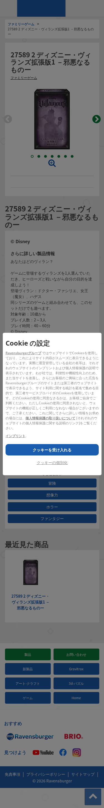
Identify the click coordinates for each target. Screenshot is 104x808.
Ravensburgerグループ (23, 353)
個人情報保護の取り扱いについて (50, 418)
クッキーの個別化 (52, 462)
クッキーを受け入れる (52, 449)
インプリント (16, 435)
